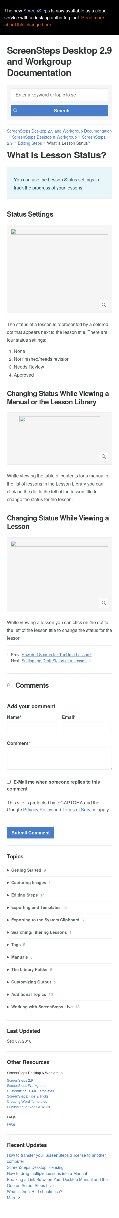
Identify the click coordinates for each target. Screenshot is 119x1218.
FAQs (11, 1124)
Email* (69, 717)
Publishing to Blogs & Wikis (28, 1106)
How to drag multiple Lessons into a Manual (47, 1173)
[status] (59, 183)
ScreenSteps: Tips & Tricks (28, 1096)
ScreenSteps (36, 10)
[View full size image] (59, 269)
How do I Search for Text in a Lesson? (57, 654)
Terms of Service (79, 809)
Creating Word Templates (27, 1101)
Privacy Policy (37, 809)
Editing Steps (30, 143)
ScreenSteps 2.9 (20, 1080)
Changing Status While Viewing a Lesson (58, 522)
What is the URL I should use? (34, 1191)
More (11, 1197)
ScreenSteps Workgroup (26, 1085)
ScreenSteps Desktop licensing (35, 1167)
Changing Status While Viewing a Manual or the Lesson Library (58, 397)
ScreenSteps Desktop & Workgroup (44, 137)
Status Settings (30, 214)
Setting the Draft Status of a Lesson (54, 660)
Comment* (18, 743)
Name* (14, 717)
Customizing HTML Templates (30, 1090)
